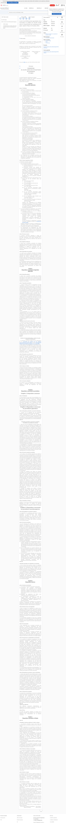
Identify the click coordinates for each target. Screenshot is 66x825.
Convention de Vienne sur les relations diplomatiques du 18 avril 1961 (30, 342)
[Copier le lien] (48, 45)
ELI (17, 821)
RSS (1, 819)
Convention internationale (50, 37)
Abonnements (2, 817)
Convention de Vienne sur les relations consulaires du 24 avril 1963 (30, 343)
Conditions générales (53, 817)
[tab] (62, 18)
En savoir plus (3, 2)
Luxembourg (48, 42)
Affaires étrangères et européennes (51, 33)
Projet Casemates (20, 819)
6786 (24, 62)
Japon (47, 41)
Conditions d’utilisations (54, 819)
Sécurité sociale (48, 40)
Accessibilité (52, 821)
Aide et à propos (19, 817)
